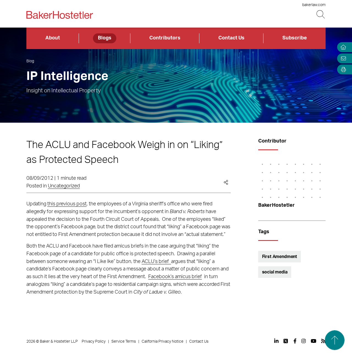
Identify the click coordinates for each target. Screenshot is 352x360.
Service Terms (123, 341)
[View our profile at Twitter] (286, 340)
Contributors (164, 38)
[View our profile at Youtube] (313, 340)
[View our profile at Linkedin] (276, 340)
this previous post (67, 204)
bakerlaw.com (314, 5)
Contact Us (231, 38)
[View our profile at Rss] (323, 340)
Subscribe (294, 38)
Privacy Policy (94, 341)
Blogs (104, 38)
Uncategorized (64, 186)
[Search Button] (321, 14)
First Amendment (279, 256)
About (52, 38)
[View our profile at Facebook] (294, 340)
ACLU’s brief (156, 261)
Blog (30, 61)
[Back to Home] (59, 15)
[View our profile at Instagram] (303, 340)
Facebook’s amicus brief (175, 276)
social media (275, 272)
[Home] (342, 47)
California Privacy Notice (162, 341)
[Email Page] (342, 58)
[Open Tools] (342, 69)
